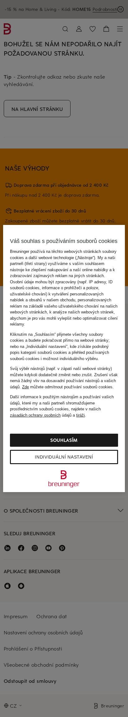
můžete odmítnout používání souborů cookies (67, 387)
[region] (64, 358)
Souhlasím (64, 440)
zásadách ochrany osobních (35, 415)
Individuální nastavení (64, 456)
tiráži (80, 415)
